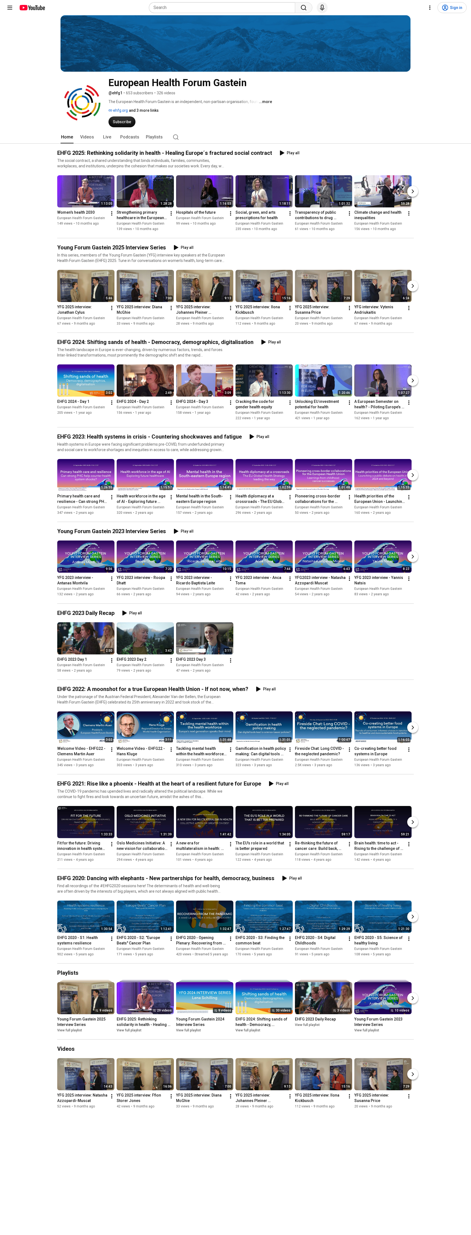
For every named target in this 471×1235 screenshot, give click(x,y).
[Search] (303, 7)
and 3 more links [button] (144, 110)
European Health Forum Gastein (81, 218)
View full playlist (69, 1030)
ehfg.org (120, 110)
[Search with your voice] (322, 7)
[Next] (412, 191)
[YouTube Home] (32, 7)
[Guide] (10, 7)
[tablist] (235, 137)
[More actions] (111, 213)
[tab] (67, 137)
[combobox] (223, 7)
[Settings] (430, 7)
